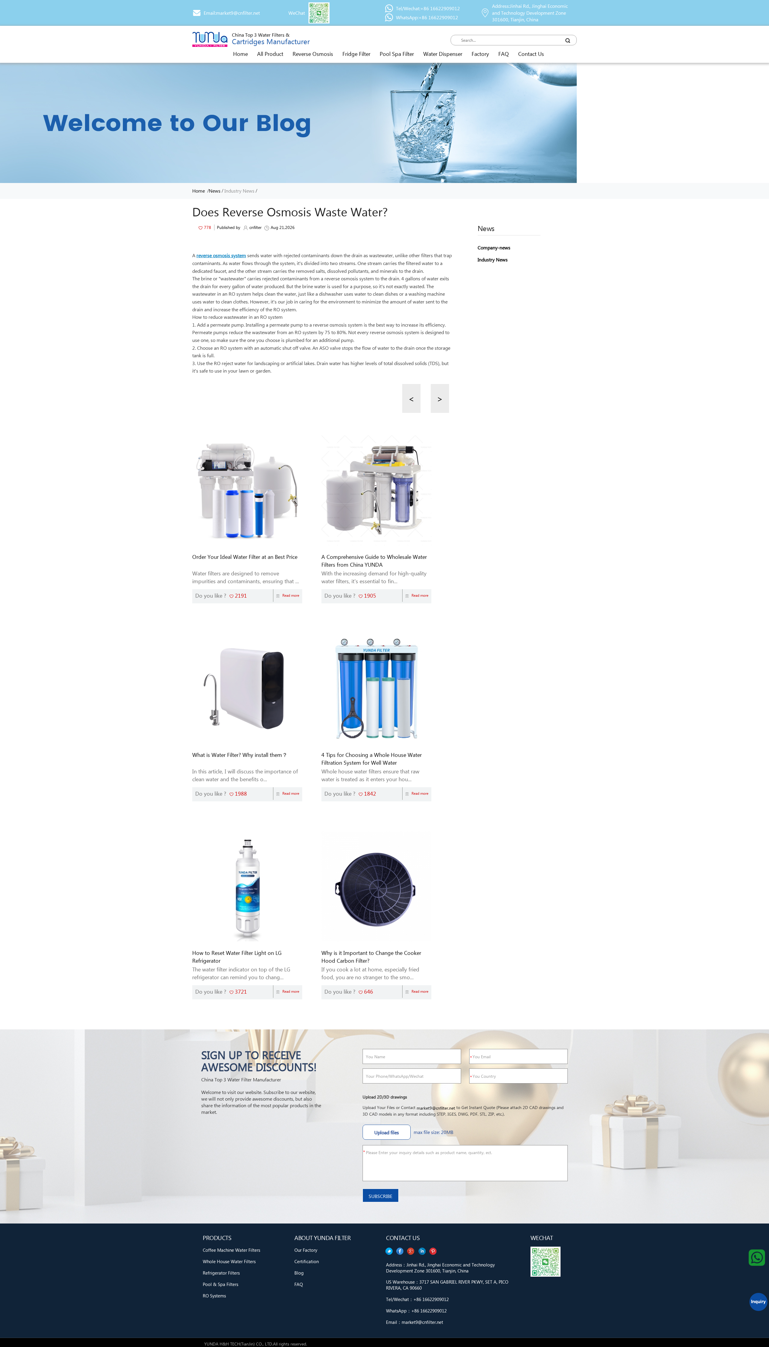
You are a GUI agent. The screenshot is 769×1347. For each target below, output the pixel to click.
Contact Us (531, 53)
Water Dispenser (442, 53)
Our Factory (305, 1250)
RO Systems (214, 1296)
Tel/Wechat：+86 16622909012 (417, 1299)
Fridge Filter (356, 53)
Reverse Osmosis (313, 53)
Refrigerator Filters (221, 1273)
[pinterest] (388, 1251)
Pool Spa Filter (397, 53)
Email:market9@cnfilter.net (232, 13)
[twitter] (433, 1251)
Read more (290, 595)
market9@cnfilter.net (436, 1108)
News (214, 190)
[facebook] (422, 1251)
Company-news (494, 247)
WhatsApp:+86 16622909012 (427, 17)
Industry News (239, 190)
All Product (270, 53)
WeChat (296, 13)
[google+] (410, 1251)
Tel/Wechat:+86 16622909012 (428, 8)
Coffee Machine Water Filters (231, 1250)
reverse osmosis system (221, 255)
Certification (306, 1261)
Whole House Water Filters (229, 1261)
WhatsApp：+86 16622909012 (416, 1311)
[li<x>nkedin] (399, 1251)
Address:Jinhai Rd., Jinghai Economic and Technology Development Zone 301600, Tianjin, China (530, 13)
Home (240, 53)
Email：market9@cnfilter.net (414, 1322)
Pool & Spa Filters (220, 1284)
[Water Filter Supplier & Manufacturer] (209, 39)
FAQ (503, 53)
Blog (299, 1273)
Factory (480, 53)
